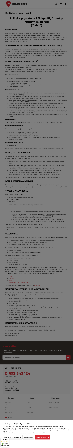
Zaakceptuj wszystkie (42, 437)
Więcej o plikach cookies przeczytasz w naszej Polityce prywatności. (24, 433)
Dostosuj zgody (28, 437)
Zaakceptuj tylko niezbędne (12, 437)
